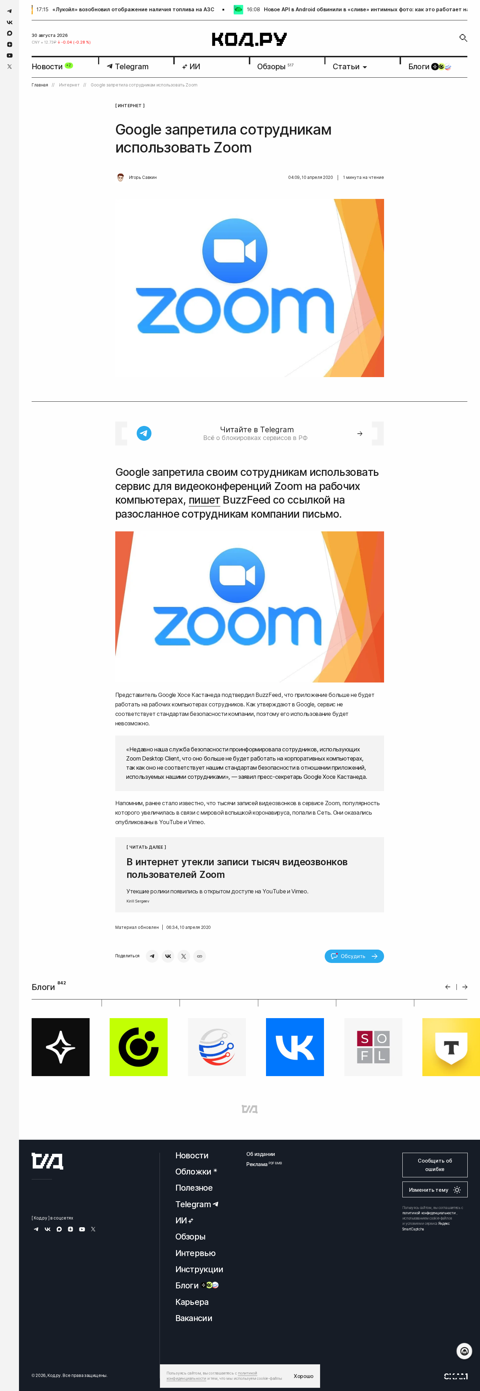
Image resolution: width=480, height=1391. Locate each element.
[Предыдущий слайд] (448, 987)
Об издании (260, 1154)
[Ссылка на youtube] (9, 55)
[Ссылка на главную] (47, 1161)
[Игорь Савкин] (120, 178)
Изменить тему (428, 1190)
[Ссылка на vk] (9, 22)
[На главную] (249, 40)
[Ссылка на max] (9, 33)
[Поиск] (463, 38)
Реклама (260, 1164)
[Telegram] (152, 956)
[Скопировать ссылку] (199, 956)
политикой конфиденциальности (429, 1213)
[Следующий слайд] (465, 987)
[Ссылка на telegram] (9, 11)
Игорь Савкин (143, 177)
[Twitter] (183, 956)
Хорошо (303, 1376)
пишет (204, 499)
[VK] (168, 956)
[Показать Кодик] (464, 1351)
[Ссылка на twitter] (9, 66)
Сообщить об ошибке (435, 1165)
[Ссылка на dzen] (9, 45)
